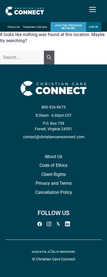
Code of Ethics (53, 165)
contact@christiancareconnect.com (53, 137)
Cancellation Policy (53, 192)
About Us (13, 26)
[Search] (49, 57)
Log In (93, 26)
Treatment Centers (35, 26)
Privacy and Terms (54, 183)
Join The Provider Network (68, 27)
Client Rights (53, 174)
